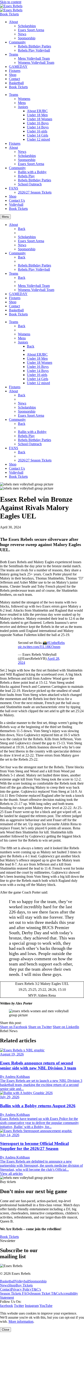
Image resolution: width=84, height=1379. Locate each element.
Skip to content (10, 2)
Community (17, 42)
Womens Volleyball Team (36, 62)
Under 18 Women (39, 119)
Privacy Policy (21, 1289)
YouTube (45, 1306)
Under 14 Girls (37, 135)
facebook (6, 1306)
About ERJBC (37, 111)
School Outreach (30, 184)
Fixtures (14, 71)
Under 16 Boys (38, 123)
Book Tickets (9, 14)
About (13, 22)
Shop (12, 75)
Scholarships (27, 26)
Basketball (16, 83)
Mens (22, 103)
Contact (14, 79)
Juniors (23, 107)
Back (21, 229)
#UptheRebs (56, 643)
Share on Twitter (40, 1027)
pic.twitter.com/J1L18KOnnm (39, 647)
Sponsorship (26, 38)
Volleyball (16, 204)
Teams (13, 54)
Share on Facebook (13, 1027)
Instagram (32, 1306)
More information (21, 1321)
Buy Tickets (24, 1285)
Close (5, 1329)
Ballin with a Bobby (32, 172)
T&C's (36, 1289)
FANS (13, 188)
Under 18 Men (37, 115)
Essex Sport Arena (31, 30)
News (22, 34)
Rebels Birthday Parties (34, 46)
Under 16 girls (37, 131)
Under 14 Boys (38, 127)
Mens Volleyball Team (34, 58)
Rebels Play (26, 176)
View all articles (11, 1174)
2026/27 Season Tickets (35, 192)
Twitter (19, 1306)
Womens (24, 99)
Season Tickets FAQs (15, 1293)
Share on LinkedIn (66, 1027)
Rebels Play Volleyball (34, 50)
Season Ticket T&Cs (45, 1293)
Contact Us (17, 200)
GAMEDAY (18, 67)
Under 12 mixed (38, 139)
